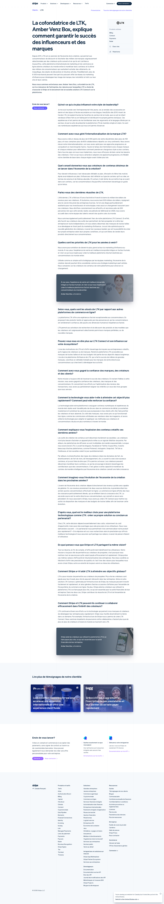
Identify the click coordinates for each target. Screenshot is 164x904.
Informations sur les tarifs (93, 756)
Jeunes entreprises (90, 791)
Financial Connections (65, 818)
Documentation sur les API (118, 751)
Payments (61, 836)
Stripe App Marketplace (91, 857)
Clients (35, 10)
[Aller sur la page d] (34, 785)
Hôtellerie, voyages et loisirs (93, 831)
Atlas (59, 791)
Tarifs (87, 3)
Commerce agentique (91, 794)
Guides (111, 788)
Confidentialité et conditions (118, 802)
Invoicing (61, 823)
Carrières (112, 827)
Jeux (85, 828)
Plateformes (88, 818)
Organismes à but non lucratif (93, 839)
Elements (61, 815)
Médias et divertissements (92, 836)
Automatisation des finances (93, 804)
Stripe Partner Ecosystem (92, 859)
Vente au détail (88, 847)
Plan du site (113, 812)
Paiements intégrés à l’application (95, 810)
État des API (87, 875)
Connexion (110, 3)
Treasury (61, 855)
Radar (60, 841)
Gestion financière (90, 815)
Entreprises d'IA (89, 823)
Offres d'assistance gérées (118, 846)
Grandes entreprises (90, 788)
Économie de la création (91, 826)
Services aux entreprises (92, 841)
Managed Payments (64, 831)
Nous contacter (123, 3)
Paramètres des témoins (117, 815)
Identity (60, 820)
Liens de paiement (64, 834)
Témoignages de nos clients (118, 791)
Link (59, 828)
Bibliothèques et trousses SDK (94, 880)
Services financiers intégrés (93, 802)
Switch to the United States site (126, 899)
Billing (60, 796)
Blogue (111, 794)
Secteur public (88, 844)
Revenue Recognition (65, 844)
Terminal (61, 852)
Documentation (89, 869)
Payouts (60, 839)
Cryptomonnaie (63, 810)
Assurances (87, 834)
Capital (60, 799)
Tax (59, 849)
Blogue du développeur (91, 885)
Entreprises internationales (92, 807)
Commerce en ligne (90, 799)
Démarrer (37, 758)
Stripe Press (113, 833)
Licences (112, 809)
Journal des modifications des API (95, 877)
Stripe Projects (88, 883)
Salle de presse (114, 830)
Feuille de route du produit (117, 825)
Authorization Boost (64, 794)
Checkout (61, 802)
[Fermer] (160, 894)
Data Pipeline (62, 812)
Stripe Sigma (62, 847)
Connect (60, 807)
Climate (60, 804)
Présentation (95, 10)
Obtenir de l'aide (114, 843)
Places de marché (89, 812)
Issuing (60, 826)
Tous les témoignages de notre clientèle (117, 10)
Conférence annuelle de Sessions (120, 799)
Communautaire (114, 796)
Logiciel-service (89, 820)
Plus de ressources (115, 817)
